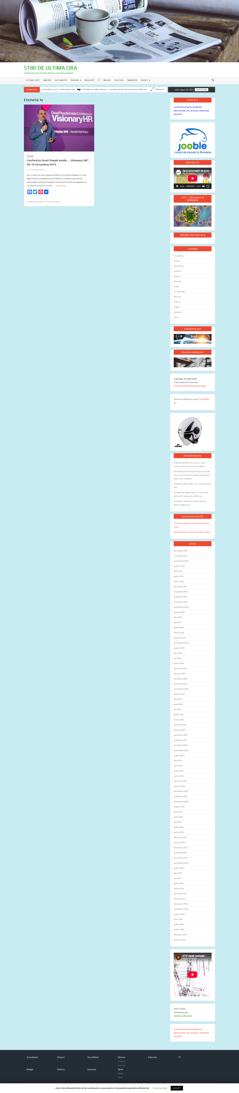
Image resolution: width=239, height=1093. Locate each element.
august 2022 (179, 694)
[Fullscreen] (207, 186)
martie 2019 (179, 888)
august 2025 (179, 566)
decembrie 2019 (181, 847)
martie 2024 (179, 632)
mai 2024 (177, 622)
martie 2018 (179, 929)
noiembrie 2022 (180, 684)
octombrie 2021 (180, 745)
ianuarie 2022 (179, 730)
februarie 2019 (180, 893)
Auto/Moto (61, 80)
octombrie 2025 (180, 556)
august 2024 (179, 612)
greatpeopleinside (35, 201)
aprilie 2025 (179, 576)
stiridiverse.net (181, 1012)
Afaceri (47, 80)
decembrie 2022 (181, 678)
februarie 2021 (180, 781)
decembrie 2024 (181, 591)
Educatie (89, 80)
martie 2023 (179, 663)
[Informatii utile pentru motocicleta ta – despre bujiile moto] (128, 89)
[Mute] (203, 186)
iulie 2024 (178, 617)
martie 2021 (179, 776)
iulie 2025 (178, 571)
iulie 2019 (178, 873)
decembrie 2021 (181, 735)
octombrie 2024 (180, 602)
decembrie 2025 (181, 550)
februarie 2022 (180, 725)
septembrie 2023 (181, 643)
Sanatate (132, 80)
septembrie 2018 (181, 909)
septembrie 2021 (181, 750)
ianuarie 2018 (179, 939)
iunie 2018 (178, 919)
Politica (119, 80)
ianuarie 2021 (179, 786)
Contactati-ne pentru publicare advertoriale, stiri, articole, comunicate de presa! (191, 110)
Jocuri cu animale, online (199, 532)
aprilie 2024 (179, 627)
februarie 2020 (180, 837)
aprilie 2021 (179, 771)
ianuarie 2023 (179, 673)
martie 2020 (179, 832)
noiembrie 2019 (180, 852)
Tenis (120, 1077)
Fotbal (176, 286)
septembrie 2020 (181, 801)
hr (46, 201)
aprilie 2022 (179, 714)
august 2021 (179, 755)
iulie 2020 (178, 812)
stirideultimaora (180, 532)
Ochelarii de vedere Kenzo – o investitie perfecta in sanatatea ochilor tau (91, 89)
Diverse (75, 80)
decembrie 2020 (181, 791)
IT (99, 80)
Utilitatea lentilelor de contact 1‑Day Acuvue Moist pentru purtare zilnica (189, 464)
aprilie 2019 (179, 883)
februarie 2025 (180, 586)
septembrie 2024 (181, 607)
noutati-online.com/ (183, 1016)
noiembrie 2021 (180, 740)
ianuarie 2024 (179, 637)
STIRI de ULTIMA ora (50, 68)
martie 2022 (179, 719)
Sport (144, 80)
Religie (107, 80)
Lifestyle (177, 296)
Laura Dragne (55, 201)
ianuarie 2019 (179, 899)
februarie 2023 (180, 668)
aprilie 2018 (179, 924)
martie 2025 (179, 581)
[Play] (177, 186)
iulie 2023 (178, 653)
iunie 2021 (178, 765)
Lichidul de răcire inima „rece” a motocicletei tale (192, 485)
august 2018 (179, 914)
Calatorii (177, 271)
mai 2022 (177, 709)
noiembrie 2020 (180, 796)
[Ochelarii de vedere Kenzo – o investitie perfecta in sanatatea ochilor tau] (56, 89)
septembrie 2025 (181, 561)
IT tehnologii (179, 291)
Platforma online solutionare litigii (190, 386)
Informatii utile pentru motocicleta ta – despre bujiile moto (158, 89)
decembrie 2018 (181, 904)
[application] (193, 178)
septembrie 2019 (181, 863)
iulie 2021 (178, 760)
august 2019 (179, 868)
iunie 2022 (178, 704)
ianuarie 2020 (179, 842)
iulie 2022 (178, 699)
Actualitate (33, 80)
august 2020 (179, 806)
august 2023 (179, 648)
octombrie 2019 (180, 858)
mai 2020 (177, 822)
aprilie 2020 (179, 827)
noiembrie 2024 (180, 597)
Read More (61, 186)
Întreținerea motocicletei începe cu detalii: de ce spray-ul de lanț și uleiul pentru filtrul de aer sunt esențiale (192, 475)
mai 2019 (177, 878)
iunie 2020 (178, 817)
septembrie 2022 (181, 689)
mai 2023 (177, 658)
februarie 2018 (180, 934)
